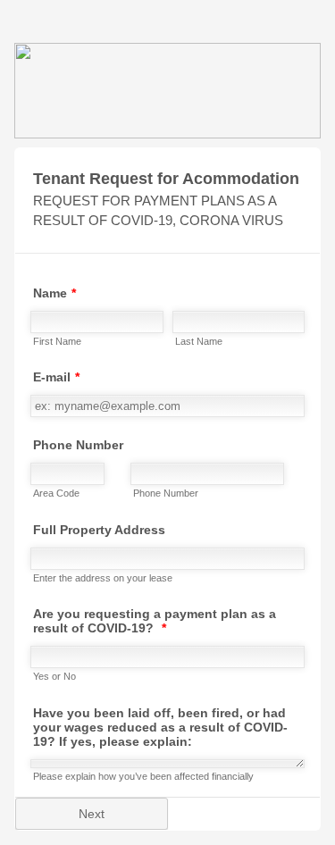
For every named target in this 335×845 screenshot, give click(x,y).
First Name (57, 341)
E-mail (56, 377)
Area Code (56, 493)
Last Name (198, 341)
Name (54, 293)
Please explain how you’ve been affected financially (143, 776)
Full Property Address (99, 530)
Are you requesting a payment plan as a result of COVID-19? (154, 621)
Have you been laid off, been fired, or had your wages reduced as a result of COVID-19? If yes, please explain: (160, 727)
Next (92, 814)
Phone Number (78, 445)
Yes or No (54, 676)
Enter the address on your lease (102, 578)
